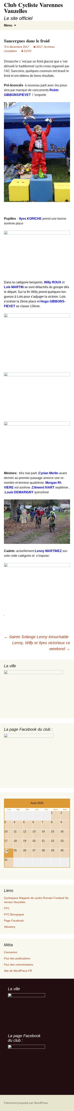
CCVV (27, 51)
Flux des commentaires (18, 964)
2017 (39, 46)
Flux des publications (17, 958)
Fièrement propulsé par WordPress (26, 1102)
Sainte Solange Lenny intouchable (36, 637)
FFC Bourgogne (14, 914)
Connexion (10, 952)
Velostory (9, 926)
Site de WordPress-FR (18, 970)
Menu (8, 25)
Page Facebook (14, 920)
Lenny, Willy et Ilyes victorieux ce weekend (41, 646)
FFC (6, 908)
